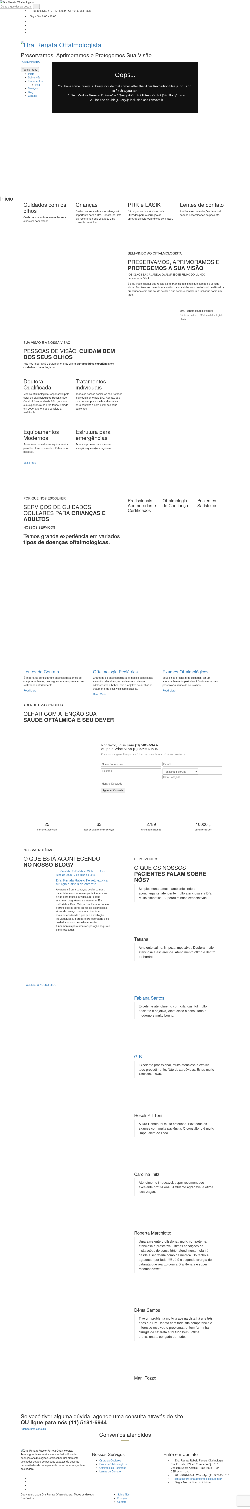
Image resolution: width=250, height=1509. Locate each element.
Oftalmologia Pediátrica (115, 671)
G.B (138, 1056)
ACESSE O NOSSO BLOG (41, 985)
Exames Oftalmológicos (185, 671)
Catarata (65, 871)
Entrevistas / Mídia (82, 871)
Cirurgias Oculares (110, 1460)
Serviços (122, 1498)
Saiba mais (30, 462)
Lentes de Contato (41, 671)
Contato (121, 1502)
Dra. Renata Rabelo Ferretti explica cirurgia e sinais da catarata (82, 882)
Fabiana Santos (149, 997)
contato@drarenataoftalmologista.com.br (198, 1478)
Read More (30, 690)
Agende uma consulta (33, 1429)
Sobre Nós (123, 1494)
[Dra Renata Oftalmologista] (61, 43)
